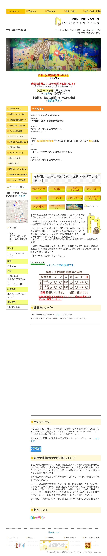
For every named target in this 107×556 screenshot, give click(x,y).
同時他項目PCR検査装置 (18, 174)
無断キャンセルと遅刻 (17, 114)
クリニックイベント (16, 153)
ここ (57, 314)
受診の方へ (32, 11)
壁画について (14, 163)
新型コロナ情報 (14, 147)
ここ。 (94, 30)
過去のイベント (14, 158)
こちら (46, 93)
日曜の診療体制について (18, 120)
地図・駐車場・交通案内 (93, 11)
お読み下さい (55, 100)
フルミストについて (16, 136)
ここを (49, 78)
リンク (22, 196)
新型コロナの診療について (18, 142)
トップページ (14, 11)
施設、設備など (71, 11)
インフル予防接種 (15, 131)
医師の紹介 (51, 11)
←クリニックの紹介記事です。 (61, 265)
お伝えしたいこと (15, 109)
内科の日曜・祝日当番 (17, 125)
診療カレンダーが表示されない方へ (18, 169)
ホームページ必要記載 (17, 180)
